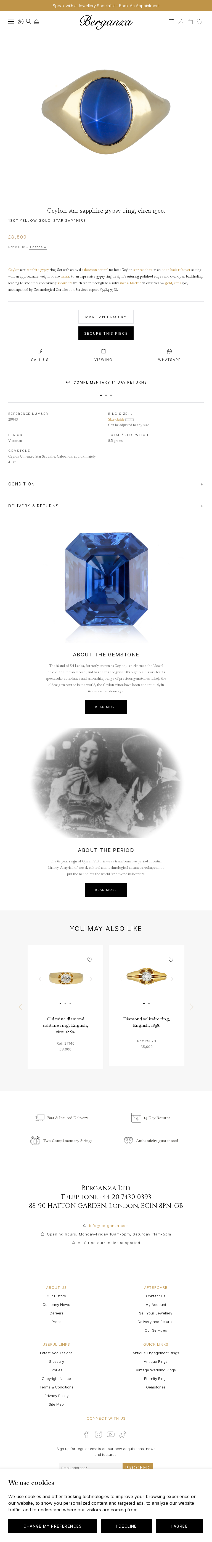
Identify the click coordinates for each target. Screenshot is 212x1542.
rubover (184, 270)
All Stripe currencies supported (109, 1242)
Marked (136, 283)
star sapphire (143, 270)
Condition (22, 484)
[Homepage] (106, 22)
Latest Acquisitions (56, 1353)
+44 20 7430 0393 (125, 1197)
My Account (155, 1304)
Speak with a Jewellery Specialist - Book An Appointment (106, 5)
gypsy (44, 270)
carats (64, 276)
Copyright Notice (56, 1378)
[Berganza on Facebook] (86, 1434)
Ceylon (13, 270)
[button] (101, 393)
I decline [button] (126, 1526)
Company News (56, 1304)
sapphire (32, 270)
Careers (56, 1313)
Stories (56, 1370)
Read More (106, 707)
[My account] (181, 20)
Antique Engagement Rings (155, 1353)
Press (56, 1321)
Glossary (56, 1361)
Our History (56, 1296)
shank (124, 283)
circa (177, 283)
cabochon (89, 270)
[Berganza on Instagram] (98, 1434)
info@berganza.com (109, 1225)
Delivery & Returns (34, 505)
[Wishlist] (199, 20)
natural (103, 270)
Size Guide (116, 419)
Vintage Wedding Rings (156, 1370)
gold (168, 283)
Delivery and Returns (156, 1321)
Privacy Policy (56, 1395)
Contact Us (155, 1296)
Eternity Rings (156, 1378)
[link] (65, 983)
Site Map (56, 1404)
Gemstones (156, 1387)
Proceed (137, 1467)
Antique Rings (156, 1361)
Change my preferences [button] (52, 1526)
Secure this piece (106, 333)
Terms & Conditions (56, 1387)
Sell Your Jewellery (155, 1313)
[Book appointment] (172, 20)
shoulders (64, 283)
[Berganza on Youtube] (110, 1434)
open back (169, 270)
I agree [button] (179, 1526)
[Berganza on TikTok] (123, 1434)
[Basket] (190, 20)
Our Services (156, 1330)
